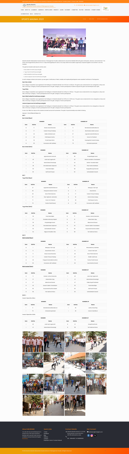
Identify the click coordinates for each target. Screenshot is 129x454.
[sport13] (32, 405)
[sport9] (32, 384)
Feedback (46, 433)
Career (45, 432)
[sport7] (75, 362)
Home (84, 19)
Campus (46, 438)
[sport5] (32, 362)
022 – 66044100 (71, 438)
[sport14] (54, 405)
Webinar (46, 437)
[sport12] (96, 384)
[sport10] (54, 384)
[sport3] (75, 341)
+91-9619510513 (79, 5)
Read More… (25, 438)
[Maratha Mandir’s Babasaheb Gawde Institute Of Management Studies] (39, 5)
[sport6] (54, 362)
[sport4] (96, 341)
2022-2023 (91, 19)
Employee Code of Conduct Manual (53, 440)
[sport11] (75, 384)
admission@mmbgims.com (92, 5)
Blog (45, 435)
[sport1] (32, 341)
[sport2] (54, 341)
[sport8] (96, 362)
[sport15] (75, 405)
